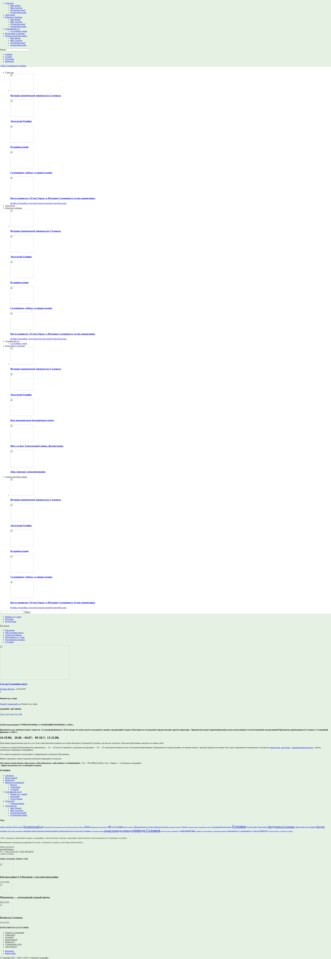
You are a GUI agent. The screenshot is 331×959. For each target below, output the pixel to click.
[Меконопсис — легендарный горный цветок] (6, 892)
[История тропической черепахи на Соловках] (22, 90)
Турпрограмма (17, 803)
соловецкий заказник (219, 831)
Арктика (9, 775)
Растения (9, 619)
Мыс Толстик (16, 8)
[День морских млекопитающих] (22, 467)
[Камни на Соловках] (6, 912)
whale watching (6, 827)
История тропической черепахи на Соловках (35, 95)
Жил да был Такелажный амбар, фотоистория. (37, 446)
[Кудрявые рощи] (22, 142)
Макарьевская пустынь (143, 827)
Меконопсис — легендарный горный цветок (25, 897)
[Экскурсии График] (22, 116)
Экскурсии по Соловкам (305, 827)
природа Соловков (146, 830)
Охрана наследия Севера (16, 36)
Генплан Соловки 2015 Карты (75, 827)
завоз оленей (11, 831)
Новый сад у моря (13, 617)
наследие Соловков (82, 831)
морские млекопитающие (47, 831)
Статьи (14, 789)
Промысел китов (161, 827)
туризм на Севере (273, 831)
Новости (10, 780)
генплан (3, 831)
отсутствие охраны (97, 831)
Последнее (10, 630)
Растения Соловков (174, 827)
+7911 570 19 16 (11, 851)
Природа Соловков (13, 17)
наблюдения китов (66, 831)
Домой (3, 704)
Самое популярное (13, 635)
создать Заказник (207, 831)
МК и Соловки (115, 826)
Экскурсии (10, 15)
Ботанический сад (33, 826)
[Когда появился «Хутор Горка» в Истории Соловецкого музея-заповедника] (22, 193)
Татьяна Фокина (7, 689)
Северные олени (193, 827)
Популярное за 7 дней (14, 637)
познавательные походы (302, 747)
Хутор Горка (10, 621)
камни (33, 831)
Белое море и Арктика (15, 33)
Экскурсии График (21, 121)
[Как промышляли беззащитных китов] (22, 415)
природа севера (166, 831)
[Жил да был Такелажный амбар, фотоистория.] (22, 441)
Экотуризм (262, 827)
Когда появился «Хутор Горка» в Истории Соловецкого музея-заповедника (52, 198)
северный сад (175, 831)
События (15, 787)
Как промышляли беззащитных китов (32, 420)
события (198, 831)
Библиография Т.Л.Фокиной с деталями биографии (29, 877)
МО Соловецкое (129, 827)
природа (127, 830)
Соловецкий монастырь (222, 827)
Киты (87, 826)
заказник (27, 831)
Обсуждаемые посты (14, 633)
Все (12, 203)
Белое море (11, 778)
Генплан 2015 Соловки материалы (54, 827)
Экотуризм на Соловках (281, 826)
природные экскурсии (280, 747)
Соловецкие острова (205, 827)
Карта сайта (10, 953)
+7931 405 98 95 (26, 851)
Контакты (9, 61)
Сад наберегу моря (18, 31)
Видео (13, 785)
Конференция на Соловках (99, 827)
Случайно (9, 642)
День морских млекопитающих (28, 471)
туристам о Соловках (286, 831)
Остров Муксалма (18, 12)
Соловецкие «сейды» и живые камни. (31, 172)
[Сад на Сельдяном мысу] (34, 679)
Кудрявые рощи (19, 147)
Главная (8, 54)
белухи (320, 826)
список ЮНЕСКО (260, 831)
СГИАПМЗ (184, 827)
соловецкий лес (232, 831)
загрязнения (19, 831)
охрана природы (112, 830)
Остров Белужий (17, 10)
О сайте (8, 57)
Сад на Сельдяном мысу (14, 684)
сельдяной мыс (187, 830)
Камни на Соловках (11, 917)
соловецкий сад (245, 831)
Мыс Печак (15, 5)
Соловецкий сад (12, 29)
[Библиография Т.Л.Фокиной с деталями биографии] (6, 872)
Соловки (239, 826)
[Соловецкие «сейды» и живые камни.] (22, 167)
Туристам (9, 3)
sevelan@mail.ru (7, 849)
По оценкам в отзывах (15, 640)
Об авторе (9, 59)
